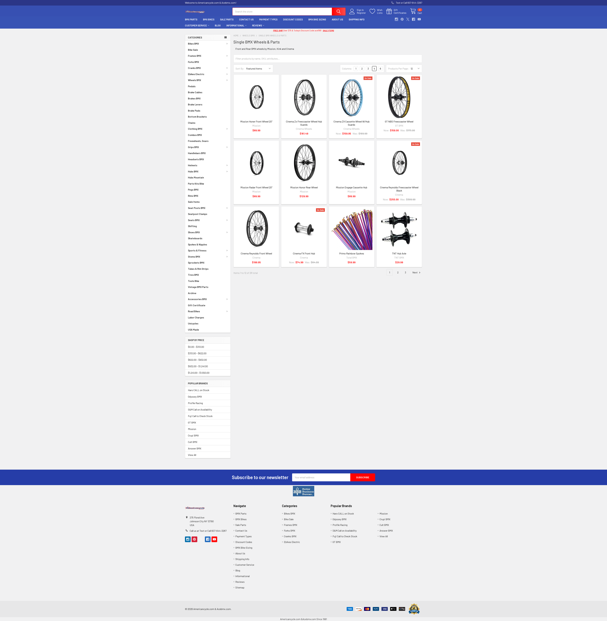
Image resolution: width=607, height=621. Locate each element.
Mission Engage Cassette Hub (351, 187)
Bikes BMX (193, 43)
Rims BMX (193, 195)
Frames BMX (194, 55)
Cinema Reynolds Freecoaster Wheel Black (399, 189)
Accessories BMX (197, 299)
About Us (337, 19)
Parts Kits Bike (196, 183)
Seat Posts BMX (196, 208)
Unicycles (193, 323)
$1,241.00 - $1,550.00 (198, 372)
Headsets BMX (196, 159)
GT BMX (192, 422)
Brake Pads (194, 110)
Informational (235, 25)
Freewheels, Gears (198, 141)
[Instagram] (396, 19)
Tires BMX (193, 274)
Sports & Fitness (197, 250)
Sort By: (240, 68)
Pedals (192, 86)
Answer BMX (194, 448)
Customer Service (196, 25)
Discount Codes (293, 19)
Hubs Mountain (196, 177)
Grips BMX (193, 147)
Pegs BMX (193, 189)
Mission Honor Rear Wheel (304, 187)
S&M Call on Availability (200, 409)
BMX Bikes (208, 19)
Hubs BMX (193, 171)
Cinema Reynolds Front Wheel (256, 253)
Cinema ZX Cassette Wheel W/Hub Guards (352, 123)
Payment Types (268, 19)
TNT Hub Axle (399, 253)
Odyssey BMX (195, 396)
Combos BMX (195, 135)
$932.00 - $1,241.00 (198, 366)
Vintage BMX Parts (198, 287)
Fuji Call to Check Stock (200, 415)
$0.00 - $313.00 (196, 346)
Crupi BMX (193, 435)
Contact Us (246, 19)
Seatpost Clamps (197, 214)
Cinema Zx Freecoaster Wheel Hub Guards (304, 123)
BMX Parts (191, 19)
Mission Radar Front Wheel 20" (256, 187)
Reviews (257, 25)
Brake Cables (195, 92)
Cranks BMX (194, 68)
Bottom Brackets (197, 116)
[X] (408, 19)
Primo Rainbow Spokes (351, 253)
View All (192, 454)
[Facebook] (413, 19)
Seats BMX (194, 220)
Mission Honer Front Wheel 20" (256, 121)
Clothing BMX (195, 128)
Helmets (192, 165)
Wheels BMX (194, 80)
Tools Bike (193, 281)
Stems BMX (194, 256)
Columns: (347, 68)
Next (415, 272)
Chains (191, 122)
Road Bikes (194, 311)
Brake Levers (195, 104)
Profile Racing (195, 403)
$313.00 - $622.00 (197, 353)
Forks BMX (193, 62)
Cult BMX (192, 441)
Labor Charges (196, 317)
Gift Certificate (196, 305)
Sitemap (239, 587)
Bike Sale (193, 49)
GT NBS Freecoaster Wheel (399, 121)
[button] (303, 491)
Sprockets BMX (196, 262)
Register (361, 12)
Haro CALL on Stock (198, 390)
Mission (192, 428)
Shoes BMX (194, 232)
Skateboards (195, 238)
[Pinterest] (402, 19)
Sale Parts (226, 19)
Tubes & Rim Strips (198, 268)
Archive (192, 293)
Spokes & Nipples (197, 244)
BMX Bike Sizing (317, 19)
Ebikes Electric (196, 74)
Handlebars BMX (197, 153)
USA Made (193, 329)
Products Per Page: (398, 68)
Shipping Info (357, 19)
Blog (218, 25)
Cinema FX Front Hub (304, 253)
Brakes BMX (194, 98)
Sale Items (194, 201)
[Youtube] (419, 19)
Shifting (192, 226)
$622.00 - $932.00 (197, 359)
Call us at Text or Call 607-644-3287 (208, 530)
